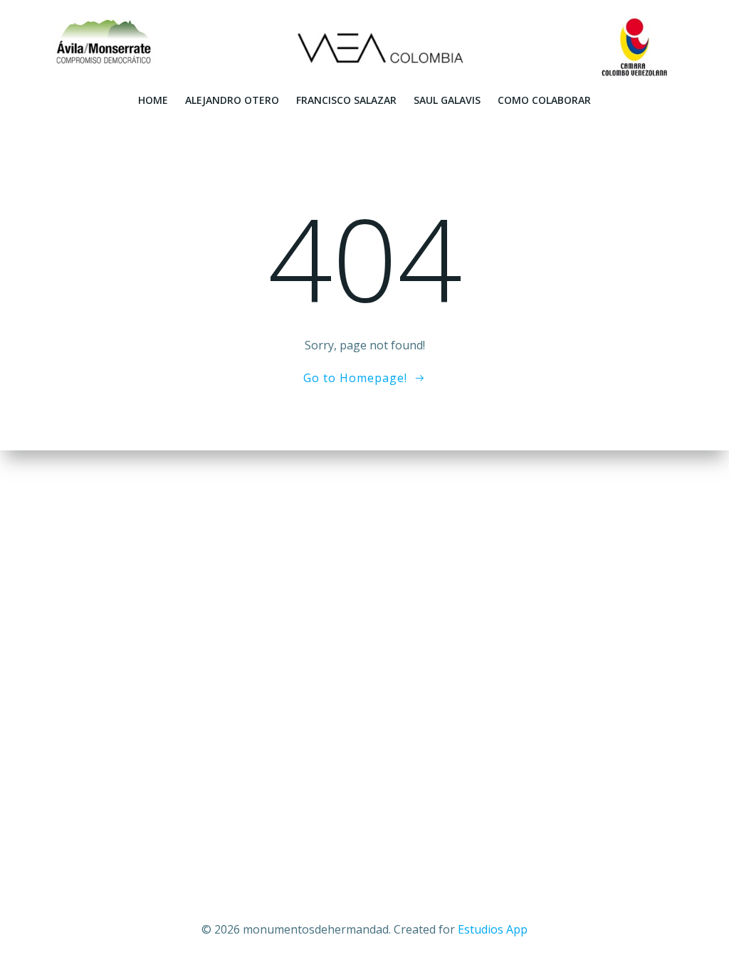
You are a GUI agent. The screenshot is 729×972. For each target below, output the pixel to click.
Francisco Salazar (346, 100)
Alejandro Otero (232, 100)
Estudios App (493, 929)
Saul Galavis (447, 100)
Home (153, 100)
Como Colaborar (544, 100)
